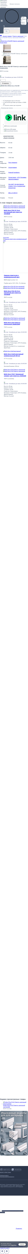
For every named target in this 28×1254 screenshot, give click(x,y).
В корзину (5, 83)
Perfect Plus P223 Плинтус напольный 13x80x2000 (14, 412)
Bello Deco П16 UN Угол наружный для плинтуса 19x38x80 (12, 292)
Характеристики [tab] (8, 136)
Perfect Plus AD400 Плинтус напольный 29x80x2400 (14, 856)
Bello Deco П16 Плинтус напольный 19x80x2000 (12, 323)
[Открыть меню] (2, 21)
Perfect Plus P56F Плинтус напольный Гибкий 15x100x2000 (14, 449)
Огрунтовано (12, 167)
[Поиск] (6, 31)
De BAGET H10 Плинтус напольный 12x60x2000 (13, 1069)
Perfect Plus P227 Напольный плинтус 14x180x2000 (15, 685)
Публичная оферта (4, 1175)
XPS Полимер (21, 177)
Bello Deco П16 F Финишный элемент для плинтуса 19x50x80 (15, 375)
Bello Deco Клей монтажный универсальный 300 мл (13, 355)
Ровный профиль (14, 172)
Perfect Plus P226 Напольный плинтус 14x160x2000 (15, 751)
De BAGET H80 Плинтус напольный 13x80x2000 (13, 959)
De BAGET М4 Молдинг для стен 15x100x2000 (14, 548)
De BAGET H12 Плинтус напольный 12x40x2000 (13, 996)
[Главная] (1, 36)
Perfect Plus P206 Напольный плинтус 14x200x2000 (15, 652)
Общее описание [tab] (8, 138)
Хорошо (22, 1244)
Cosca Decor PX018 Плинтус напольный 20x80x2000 (14, 584)
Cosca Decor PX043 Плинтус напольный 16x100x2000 (14, 823)
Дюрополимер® (13, 179)
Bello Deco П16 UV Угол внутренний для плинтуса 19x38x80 (13, 212)
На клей (11, 184)
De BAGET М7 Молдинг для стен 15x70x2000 (14, 515)
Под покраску (12, 162)
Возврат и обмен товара (5, 1172)
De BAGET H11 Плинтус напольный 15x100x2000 (13, 1033)
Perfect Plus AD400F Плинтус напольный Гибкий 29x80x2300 (15, 888)
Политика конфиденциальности (7, 1176)
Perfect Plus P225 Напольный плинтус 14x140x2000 (15, 718)
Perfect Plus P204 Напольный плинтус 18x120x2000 (15, 787)
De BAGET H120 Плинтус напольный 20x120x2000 (13, 922)
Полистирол (12, 177)
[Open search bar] (4, 26)
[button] (1, 39)
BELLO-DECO (12, 193)
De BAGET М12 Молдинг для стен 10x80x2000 (14, 482)
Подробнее (13, 1245)
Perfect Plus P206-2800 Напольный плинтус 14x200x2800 (12, 618)
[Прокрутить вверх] (2, 1251)
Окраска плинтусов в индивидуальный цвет (12, 276)
